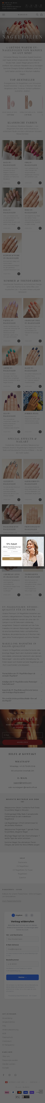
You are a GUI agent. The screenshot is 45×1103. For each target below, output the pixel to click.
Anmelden (12, 558)
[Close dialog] (43, 538)
